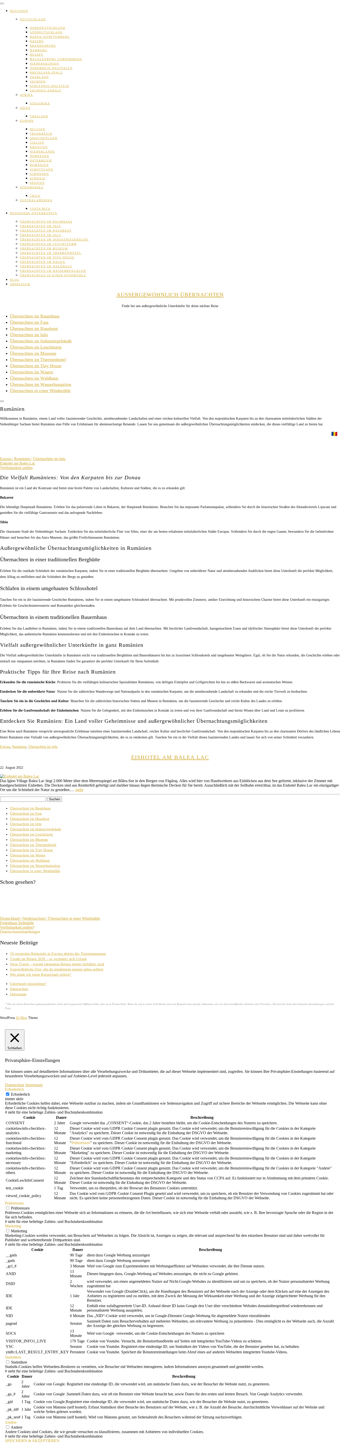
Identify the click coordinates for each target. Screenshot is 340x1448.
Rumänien (39, 164)
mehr (79, 790)
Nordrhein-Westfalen (51, 68)
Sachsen (38, 81)
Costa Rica (40, 208)
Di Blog (21, 1018)
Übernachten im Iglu (40, 235)
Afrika (26, 94)
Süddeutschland (46, 32)
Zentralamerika (36, 200)
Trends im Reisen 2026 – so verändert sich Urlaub (48, 959)
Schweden (39, 173)
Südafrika (40, 103)
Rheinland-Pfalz (46, 72)
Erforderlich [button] (14, 1089)
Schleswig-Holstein (49, 85)
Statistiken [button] (13, 1357)
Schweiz (38, 178)
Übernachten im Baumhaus (46, 221)
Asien (25, 107)
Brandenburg (43, 45)
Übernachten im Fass (40, 226)
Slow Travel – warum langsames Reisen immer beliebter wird (57, 964)
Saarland (39, 77)
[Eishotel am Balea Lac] (19, 776)
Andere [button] (11, 1422)
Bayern (37, 41)
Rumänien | (23, 459)
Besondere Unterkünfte (33, 213)
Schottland (41, 169)
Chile (35, 195)
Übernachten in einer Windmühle (53, 275)
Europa (27, 120)
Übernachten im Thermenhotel (50, 252)
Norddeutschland (47, 27)
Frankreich (41, 133)
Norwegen (39, 156)
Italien (37, 142)
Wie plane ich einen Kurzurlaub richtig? (40, 974)
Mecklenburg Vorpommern (56, 59)
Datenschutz (19, 989)
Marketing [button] (13, 1226)
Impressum (20, 284)
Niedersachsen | (35, 918)
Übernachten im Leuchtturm (48, 243)
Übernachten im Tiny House (47, 257)
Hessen (36, 54)
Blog (14, 279)
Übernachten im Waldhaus (46, 266)
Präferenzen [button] (80, 1143)
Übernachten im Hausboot (46, 230)
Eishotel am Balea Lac (17, 463)
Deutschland (33, 19)
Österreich (41, 160)
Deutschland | (11, 918)
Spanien (37, 182)
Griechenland (43, 138)
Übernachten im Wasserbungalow (53, 270)
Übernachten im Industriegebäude (54, 239)
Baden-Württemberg (50, 36)
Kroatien (39, 147)
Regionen (19, 10)
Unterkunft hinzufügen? (28, 984)
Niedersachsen (44, 63)
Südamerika (31, 187)
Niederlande (42, 151)
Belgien (37, 129)
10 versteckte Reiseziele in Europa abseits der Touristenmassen (58, 954)
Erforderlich (20, 1094)
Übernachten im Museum (44, 248)
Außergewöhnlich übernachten (170, 294)
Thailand (39, 116)
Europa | (7, 459)
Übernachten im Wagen (42, 261)
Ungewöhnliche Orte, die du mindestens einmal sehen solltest (57, 969)
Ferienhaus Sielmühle (17, 923)
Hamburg (38, 50)
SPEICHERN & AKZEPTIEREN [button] (32, 1441)
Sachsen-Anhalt (45, 90)
